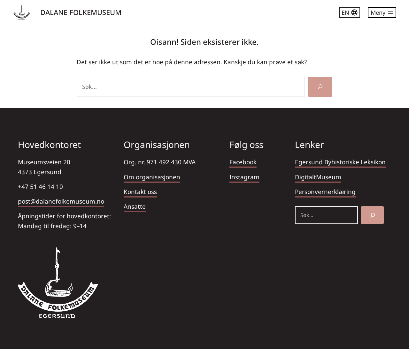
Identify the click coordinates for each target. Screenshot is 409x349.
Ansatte (135, 206)
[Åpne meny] (382, 12)
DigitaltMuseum (318, 177)
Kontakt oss (140, 192)
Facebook (243, 162)
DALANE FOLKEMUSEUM (80, 12)
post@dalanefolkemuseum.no (61, 201)
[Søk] (320, 87)
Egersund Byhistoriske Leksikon (340, 162)
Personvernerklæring (325, 192)
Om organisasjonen (152, 177)
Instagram (244, 177)
